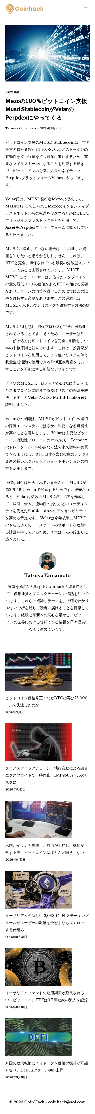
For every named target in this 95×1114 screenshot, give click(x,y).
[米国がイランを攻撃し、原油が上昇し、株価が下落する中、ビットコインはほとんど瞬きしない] (47, 819)
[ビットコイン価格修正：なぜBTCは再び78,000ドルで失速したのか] (47, 672)
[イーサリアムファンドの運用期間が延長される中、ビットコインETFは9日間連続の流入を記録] (47, 967)
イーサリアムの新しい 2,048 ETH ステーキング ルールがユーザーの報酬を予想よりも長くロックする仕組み (47, 922)
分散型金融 (12, 92)
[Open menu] (86, 8)
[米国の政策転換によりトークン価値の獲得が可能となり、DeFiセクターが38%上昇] (47, 1037)
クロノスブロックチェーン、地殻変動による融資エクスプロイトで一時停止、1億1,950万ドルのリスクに (46, 775)
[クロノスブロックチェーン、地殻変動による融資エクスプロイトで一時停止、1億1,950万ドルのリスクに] (47, 742)
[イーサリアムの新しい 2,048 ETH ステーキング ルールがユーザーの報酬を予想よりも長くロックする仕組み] (47, 890)
